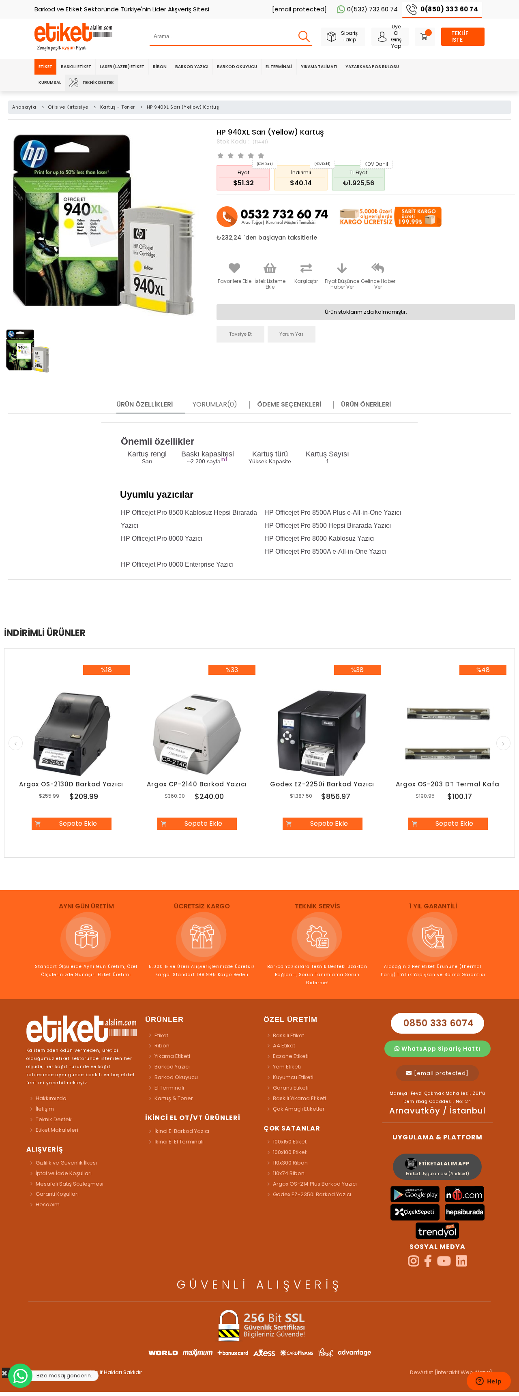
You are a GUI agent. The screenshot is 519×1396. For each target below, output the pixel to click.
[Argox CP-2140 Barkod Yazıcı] (197, 734)
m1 (224, 459)
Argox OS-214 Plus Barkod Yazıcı (315, 1184)
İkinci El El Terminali (179, 1141)
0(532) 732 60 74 (372, 9)
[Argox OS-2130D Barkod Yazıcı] (71, 734)
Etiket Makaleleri (57, 1130)
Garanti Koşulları (57, 1194)
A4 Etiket (284, 1045)
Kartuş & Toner (173, 1098)
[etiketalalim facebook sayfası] (428, 1264)
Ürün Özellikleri (144, 404)
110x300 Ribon (290, 1163)
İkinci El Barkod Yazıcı (181, 1131)
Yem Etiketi (287, 1067)
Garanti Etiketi (291, 1088)
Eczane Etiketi (291, 1056)
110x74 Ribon (289, 1173)
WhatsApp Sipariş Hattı (440, 1049)
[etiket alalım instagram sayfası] (413, 1264)
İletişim (45, 1109)
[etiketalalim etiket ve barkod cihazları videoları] (444, 1264)
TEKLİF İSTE (459, 36)
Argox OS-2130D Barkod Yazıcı (71, 784)
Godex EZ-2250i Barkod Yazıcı (322, 784)
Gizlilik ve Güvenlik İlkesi (66, 1163)
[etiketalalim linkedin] (461, 1264)
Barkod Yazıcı (191, 67)
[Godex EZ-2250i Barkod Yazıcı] (322, 734)
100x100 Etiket (290, 1152)
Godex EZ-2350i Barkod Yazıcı (312, 1194)
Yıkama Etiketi (172, 1056)
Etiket (45, 67)
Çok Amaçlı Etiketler (299, 1109)
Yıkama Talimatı (319, 67)
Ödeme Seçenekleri (289, 404)
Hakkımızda (51, 1098)
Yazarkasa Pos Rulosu (372, 67)
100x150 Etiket (290, 1141)
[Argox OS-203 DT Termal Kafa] (448, 734)
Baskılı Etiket (76, 67)
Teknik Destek (98, 82)
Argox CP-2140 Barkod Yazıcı (197, 784)
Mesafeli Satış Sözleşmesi (69, 1184)
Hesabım (48, 1204)
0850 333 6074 (437, 1023)
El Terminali (279, 67)
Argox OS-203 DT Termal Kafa (448, 784)
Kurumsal (50, 82)
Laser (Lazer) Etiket (122, 67)
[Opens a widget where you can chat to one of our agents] (488, 1382)
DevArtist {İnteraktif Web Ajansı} (451, 1372)
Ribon (160, 67)
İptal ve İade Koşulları (64, 1173)
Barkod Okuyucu (237, 67)
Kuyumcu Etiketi (293, 1077)
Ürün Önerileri (366, 404)
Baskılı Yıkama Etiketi (299, 1098)
